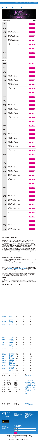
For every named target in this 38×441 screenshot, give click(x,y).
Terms (3, 425)
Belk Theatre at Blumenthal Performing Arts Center (11, 329)
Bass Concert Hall (12, 353)
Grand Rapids (4, 335)
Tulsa (3, 344)
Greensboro (4, 316)
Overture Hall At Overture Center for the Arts (12, 340)
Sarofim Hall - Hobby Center (11, 352)
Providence (4, 321)
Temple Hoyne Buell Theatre (11, 359)
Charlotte (3, 328)
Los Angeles (4, 362)
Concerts (16, 2)
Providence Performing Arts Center (11, 322)
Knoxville (3, 305)
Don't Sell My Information (5, 427)
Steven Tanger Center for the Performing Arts (11, 317)
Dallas (3, 356)
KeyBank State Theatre (22, 268)
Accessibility (4, 428)
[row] (19, 24)
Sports (21, 2)
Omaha (3, 294)
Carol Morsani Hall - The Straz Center (12, 310)
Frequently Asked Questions (18, 414)
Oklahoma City (4, 348)
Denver (3, 358)
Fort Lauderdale (4, 312)
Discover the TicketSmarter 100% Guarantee (19, 0)
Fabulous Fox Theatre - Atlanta (11, 303)
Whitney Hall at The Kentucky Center (12, 338)
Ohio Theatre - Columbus (11, 290)
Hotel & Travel (29, 2)
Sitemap (3, 429)
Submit (15, 432)
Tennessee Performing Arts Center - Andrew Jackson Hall (11, 297)
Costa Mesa (4, 365)
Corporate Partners (28, 413)
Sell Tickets (35, 2)
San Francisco (4, 360)
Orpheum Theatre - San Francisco (12, 361)
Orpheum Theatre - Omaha (29, 379)
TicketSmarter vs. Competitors (29, 414)
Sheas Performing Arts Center (12, 332)
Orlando (3, 307)
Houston (3, 351)
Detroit (3, 342)
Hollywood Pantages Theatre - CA (12, 363)
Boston (3, 319)
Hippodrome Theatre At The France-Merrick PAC (11, 325)
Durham (3, 300)
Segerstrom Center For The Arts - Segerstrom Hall (12, 366)
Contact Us (15, 413)
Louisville (3, 337)
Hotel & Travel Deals (28, 415)
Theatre (24, 2)
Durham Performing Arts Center (11, 301)
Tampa (3, 310)
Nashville (3, 296)
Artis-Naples (11, 315)
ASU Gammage (11, 370)
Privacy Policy (4, 426)
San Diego (3, 368)
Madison (3, 339)
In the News (27, 416)
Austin (3, 353)
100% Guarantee (16, 415)
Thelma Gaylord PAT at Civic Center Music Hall (12, 349)
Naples (3, 315)
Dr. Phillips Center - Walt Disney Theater (12, 308)
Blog (26, 417)
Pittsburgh (3, 334)
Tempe (3, 370)
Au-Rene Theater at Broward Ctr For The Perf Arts (12, 313)
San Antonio (4, 354)
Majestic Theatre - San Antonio (12, 355)
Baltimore (3, 324)
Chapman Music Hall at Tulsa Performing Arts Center (11, 346)
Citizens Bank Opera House (11, 320)
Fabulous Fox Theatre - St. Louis (12, 292)
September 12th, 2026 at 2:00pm (12, 268)
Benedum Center (11, 334)
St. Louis (3, 292)
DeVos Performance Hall (12, 336)
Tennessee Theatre (11, 305)
